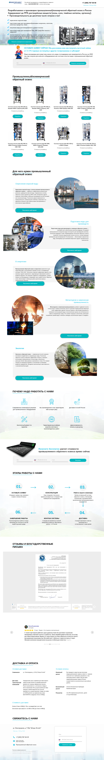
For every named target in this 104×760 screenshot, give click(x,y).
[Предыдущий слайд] (11, 632)
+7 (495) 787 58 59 (89, 3)
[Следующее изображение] (94, 607)
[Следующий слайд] (92, 632)
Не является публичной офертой (24, 753)
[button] (22, 42)
